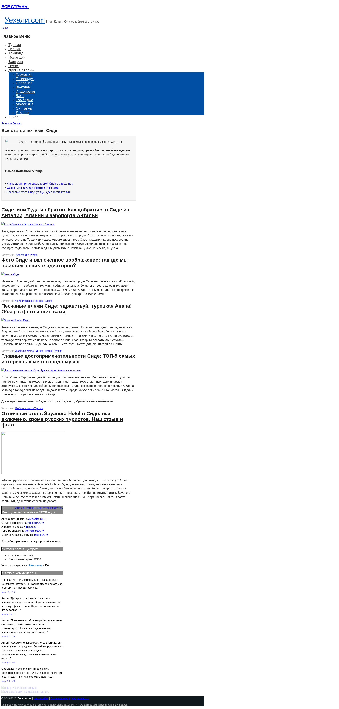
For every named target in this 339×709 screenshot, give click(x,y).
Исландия (17, 57)
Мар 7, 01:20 (8, 681)
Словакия (24, 82)
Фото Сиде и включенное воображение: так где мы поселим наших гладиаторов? (64, 262)
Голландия (25, 78)
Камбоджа (24, 99)
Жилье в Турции (24, 507)
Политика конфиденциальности (69, 698)
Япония (22, 112)
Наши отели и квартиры (49, 507)
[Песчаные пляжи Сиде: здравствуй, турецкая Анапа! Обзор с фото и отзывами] (15, 320)
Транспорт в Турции (26, 254)
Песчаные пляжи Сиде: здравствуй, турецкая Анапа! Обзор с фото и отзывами (66, 308)
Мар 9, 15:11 (8, 614)
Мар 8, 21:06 (8, 662)
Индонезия (25, 91)
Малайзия (24, 103)
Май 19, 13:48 (8, 592)
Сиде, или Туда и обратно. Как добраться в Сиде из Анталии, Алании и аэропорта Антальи (65, 212)
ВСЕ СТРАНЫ (15, 6)
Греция (14, 48)
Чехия (13, 65)
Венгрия (15, 61)
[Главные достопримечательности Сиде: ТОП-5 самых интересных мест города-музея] (41, 370)
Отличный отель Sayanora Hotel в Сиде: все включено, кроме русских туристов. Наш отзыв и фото (62, 419)
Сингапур (24, 108)
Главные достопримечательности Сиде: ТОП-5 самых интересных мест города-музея (68, 358)
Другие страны (21, 69)
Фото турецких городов (29, 300)
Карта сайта (41, 698)
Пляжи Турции (53, 350)
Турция (14, 44)
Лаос (20, 95)
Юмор (48, 300)
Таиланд (15, 52)
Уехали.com (25, 19)
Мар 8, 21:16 (8, 636)
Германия (24, 74)
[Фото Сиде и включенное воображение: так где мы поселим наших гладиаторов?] (10, 274)
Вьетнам (23, 86)
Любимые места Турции (29, 350)
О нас (13, 116)
